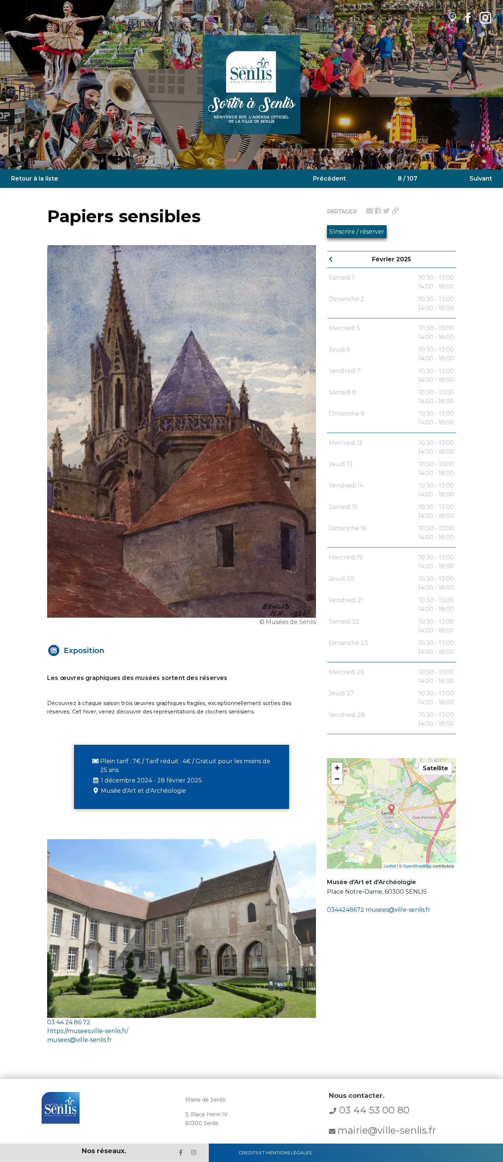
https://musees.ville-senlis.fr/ (87, 1030)
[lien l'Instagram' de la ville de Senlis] (193, 1152)
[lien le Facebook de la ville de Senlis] (180, 1152)
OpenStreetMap (417, 866)
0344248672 (345, 909)
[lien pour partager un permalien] (395, 210)
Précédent (329, 178)
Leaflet (390, 866)
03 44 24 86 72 (68, 1022)
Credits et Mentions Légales (275, 1152)
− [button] (337, 779)
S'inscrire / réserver (356, 231)
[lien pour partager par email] (369, 210)
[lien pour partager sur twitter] (386, 210)
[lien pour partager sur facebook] (378, 210)
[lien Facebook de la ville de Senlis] (468, 17)
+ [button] (337, 767)
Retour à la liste (34, 178)
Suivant (480, 178)
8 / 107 (407, 178)
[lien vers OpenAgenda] (452, 17)
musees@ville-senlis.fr (398, 909)
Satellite (435, 768)
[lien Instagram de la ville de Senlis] (485, 17)
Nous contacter (357, 1096)
